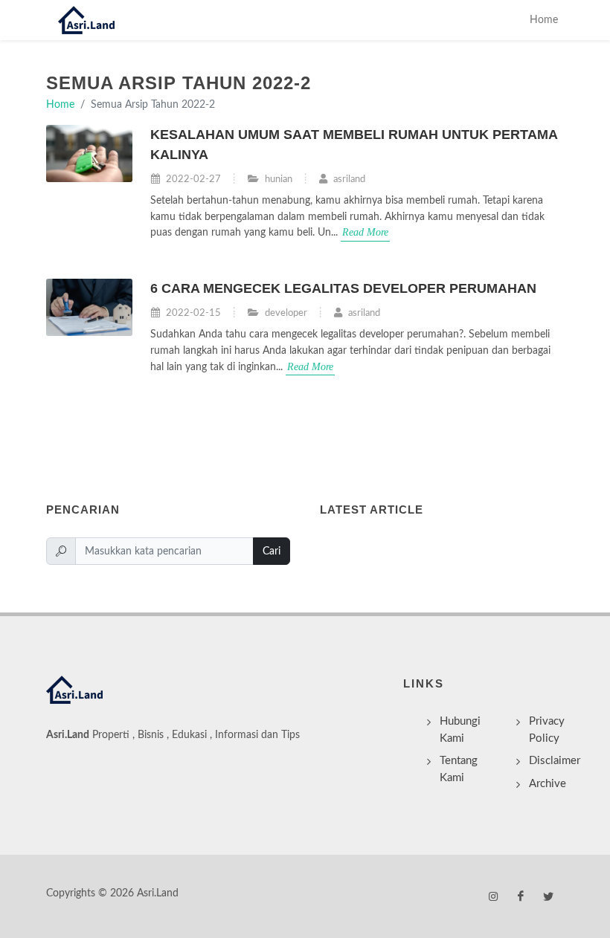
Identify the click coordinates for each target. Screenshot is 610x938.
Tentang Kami (459, 769)
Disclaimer (554, 760)
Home (544, 19)
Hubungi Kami (460, 730)
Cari (271, 551)
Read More (365, 232)
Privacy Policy (547, 730)
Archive (547, 783)
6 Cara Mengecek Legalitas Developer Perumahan (343, 288)
